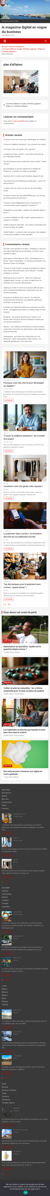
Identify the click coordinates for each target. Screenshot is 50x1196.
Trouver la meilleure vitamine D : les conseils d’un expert (24, 144)
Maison (4, 989)
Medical (5, 992)
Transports (6, 1100)
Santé (6, 433)
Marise (17, 652)
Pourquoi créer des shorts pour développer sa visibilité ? (24, 139)
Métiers (4, 995)
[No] (47, 1189)
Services (5, 1087)
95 (9, 604)
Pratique (17, 958)
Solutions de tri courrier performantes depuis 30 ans (23, 176)
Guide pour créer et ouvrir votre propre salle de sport (23, 288)
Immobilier (6, 888)
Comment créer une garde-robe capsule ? (19, 149)
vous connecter (19, 121)
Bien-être (8, 641)
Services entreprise (9, 1090)
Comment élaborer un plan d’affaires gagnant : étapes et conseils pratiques (23, 105)
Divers (4, 805)
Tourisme (17, 1056)
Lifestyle (5, 903)
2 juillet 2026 (8, 735)
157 (7, 882)
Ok (26, 1192)
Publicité (5, 1005)
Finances (7, 531)
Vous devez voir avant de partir (20, 612)
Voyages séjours (8, 1103)
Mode (5, 483)
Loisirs (4, 986)
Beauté (4, 796)
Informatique (9, 380)
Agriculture (6, 790)
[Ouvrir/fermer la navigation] (5, 41)
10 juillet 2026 (8, 652)
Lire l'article (8, 400)
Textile (4, 1093)
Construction (7, 802)
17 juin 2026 (7, 777)
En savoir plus (7, 833)
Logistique (6, 907)
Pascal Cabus (19, 694)
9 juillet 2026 (8, 694)
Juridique (5, 900)
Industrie (5, 891)
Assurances (6, 793)
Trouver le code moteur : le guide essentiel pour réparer (24, 268)
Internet (5, 897)
